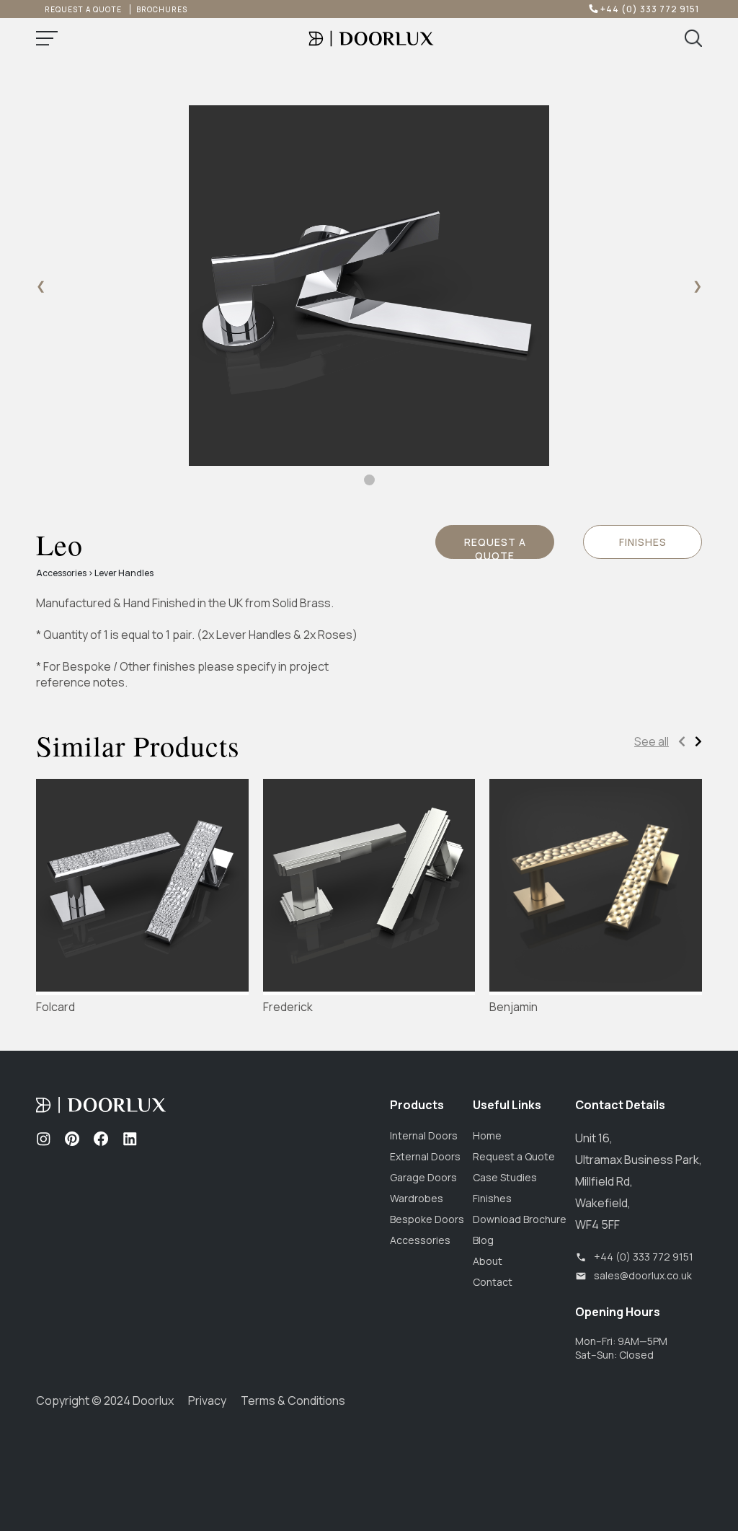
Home (487, 1135)
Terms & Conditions (293, 1400)
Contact (492, 1282)
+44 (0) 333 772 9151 (647, 9)
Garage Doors (423, 1177)
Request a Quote (495, 547)
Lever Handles (124, 573)
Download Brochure (519, 1219)
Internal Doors (424, 1135)
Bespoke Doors (427, 1219)
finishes (643, 542)
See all (651, 741)
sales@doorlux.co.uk (643, 1275)
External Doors (425, 1156)
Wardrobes (416, 1198)
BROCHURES (161, 9)
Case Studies (505, 1177)
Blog (483, 1240)
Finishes (492, 1198)
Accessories (61, 573)
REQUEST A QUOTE (83, 9)
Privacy (207, 1400)
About (487, 1261)
